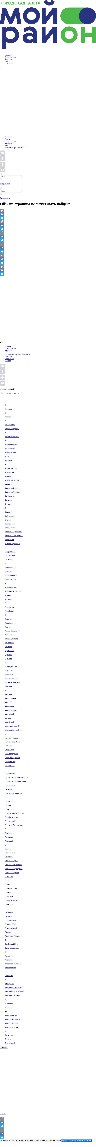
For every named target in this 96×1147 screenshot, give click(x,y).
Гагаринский (10, 552)
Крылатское (9, 643)
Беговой (8, 476)
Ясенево (8, 1039)
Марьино (8, 702)
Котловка (8, 635)
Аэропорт (9, 460)
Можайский (9, 722)
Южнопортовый (11, 1027)
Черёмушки (9, 984)
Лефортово (9, 670)
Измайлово (9, 611)
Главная (8, 346)
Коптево (8, 627)
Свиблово (9, 857)
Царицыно (9, 976)
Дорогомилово (11, 575)
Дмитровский (10, 579)
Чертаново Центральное (14, 992)
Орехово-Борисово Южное (15, 781)
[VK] (48, 214)
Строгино (9, 904)
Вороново (9, 417)
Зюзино (8, 595)
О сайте (8, 361)
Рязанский (9, 841)
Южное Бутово (11, 1015)
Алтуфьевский (10, 452)
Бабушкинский (11, 468)
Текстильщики (10, 920)
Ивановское (9, 607)
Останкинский (11, 785)
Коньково (8, 623)
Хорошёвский (10, 968)
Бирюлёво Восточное (13, 488)
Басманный (9, 472)
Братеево (8, 500)
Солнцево (9, 896)
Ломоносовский (11, 678)
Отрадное (8, 789)
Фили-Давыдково (12, 948)
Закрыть (4, 1047)
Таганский (9, 912)
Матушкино (9, 706)
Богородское (10, 496)
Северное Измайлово (13, 865)
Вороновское (10, 524)
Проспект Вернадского (14, 825)
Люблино (8, 686)
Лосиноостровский (12, 682)
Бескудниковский (12, 480)
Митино (8, 718)
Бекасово (8, 409)
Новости (8, 55)
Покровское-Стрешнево (14, 813)
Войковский (10, 516)
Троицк (8, 932)
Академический (11, 445)
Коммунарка (10, 425)
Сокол (7, 885)
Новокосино (10, 766)
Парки (7, 801)
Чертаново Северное (13, 988)
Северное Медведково (13, 869)
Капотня (8, 619)
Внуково (8, 520)
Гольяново (9, 560)
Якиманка (9, 1035)
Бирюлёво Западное (13, 492)
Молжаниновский (12, 726)
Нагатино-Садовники (13, 738)
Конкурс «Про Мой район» (15, 148)
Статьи (7, 139)
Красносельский (11, 639)
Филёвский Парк (11, 944)
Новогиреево (10, 762)
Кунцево (8, 655)
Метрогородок (10, 710)
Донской (8, 571)
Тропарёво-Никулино (13, 936)
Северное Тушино (12, 873)
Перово (8, 805)
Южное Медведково (13, 1019)
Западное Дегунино (12, 591)
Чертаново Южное (12, 995)
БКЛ (11, 63)
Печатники (9, 809)
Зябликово (9, 599)
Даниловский (10, 567)
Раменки (8, 833)
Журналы (8, 59)
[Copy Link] (48, 210)
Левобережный (11, 667)
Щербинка (9, 1003)
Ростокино (9, 837)
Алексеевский (10, 449)
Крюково (8, 647)
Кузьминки (9, 651)
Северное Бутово (11, 861)
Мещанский (9, 714)
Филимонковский (12, 437)
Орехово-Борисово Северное (16, 778)
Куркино (8, 659)
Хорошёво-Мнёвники (13, 964)
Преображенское (11, 817)
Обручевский (10, 774)
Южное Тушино (11, 1023)
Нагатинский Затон (12, 742)
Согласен (65, 1140)
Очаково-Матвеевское (13, 793)
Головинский (10, 556)
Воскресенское (11, 528)
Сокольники (10, 892)
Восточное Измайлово (14, 536)
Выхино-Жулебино (12, 544)
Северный (9, 877)
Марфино (8, 694)
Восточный (9, 540)
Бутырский (9, 504)
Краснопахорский (12, 429)
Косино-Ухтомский (12, 631)
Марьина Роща (11, 698)
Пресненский (10, 821)
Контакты (9, 357)
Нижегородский (11, 754)
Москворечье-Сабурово (14, 730)
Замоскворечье (11, 587)
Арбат (7, 456)
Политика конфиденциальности (17, 354)
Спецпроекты (10, 57)
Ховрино (8, 960)
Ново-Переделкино (12, 758)
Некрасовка (9, 750)
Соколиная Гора (11, 888)
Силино (8, 881)
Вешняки (8, 512)
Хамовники (9, 956)
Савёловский (10, 853)
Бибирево (8, 484)
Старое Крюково (11, 900)
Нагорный (9, 746)
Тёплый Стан (10, 924)
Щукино (8, 1007)
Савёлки (8, 849)
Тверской (8, 916)
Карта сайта (9, 359)
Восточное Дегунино (13, 532)
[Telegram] (48, 218)
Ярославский (10, 1043)
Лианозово (9, 674)
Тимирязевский (11, 928)
